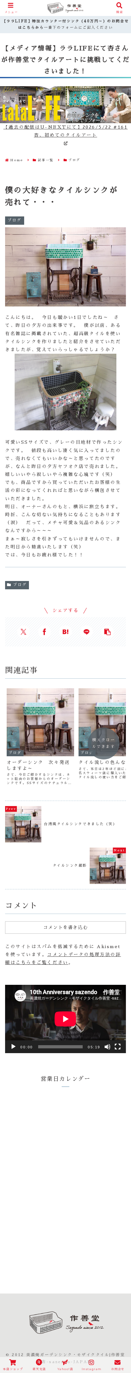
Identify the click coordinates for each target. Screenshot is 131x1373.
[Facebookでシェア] (44, 631)
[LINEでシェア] (86, 631)
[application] (65, 1019)
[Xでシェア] (23, 631)
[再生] (13, 1047)
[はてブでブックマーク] (65, 631)
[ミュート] (107, 1047)
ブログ (20, 585)
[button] (107, 631)
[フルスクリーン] (117, 1047)
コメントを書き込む (65, 927)
